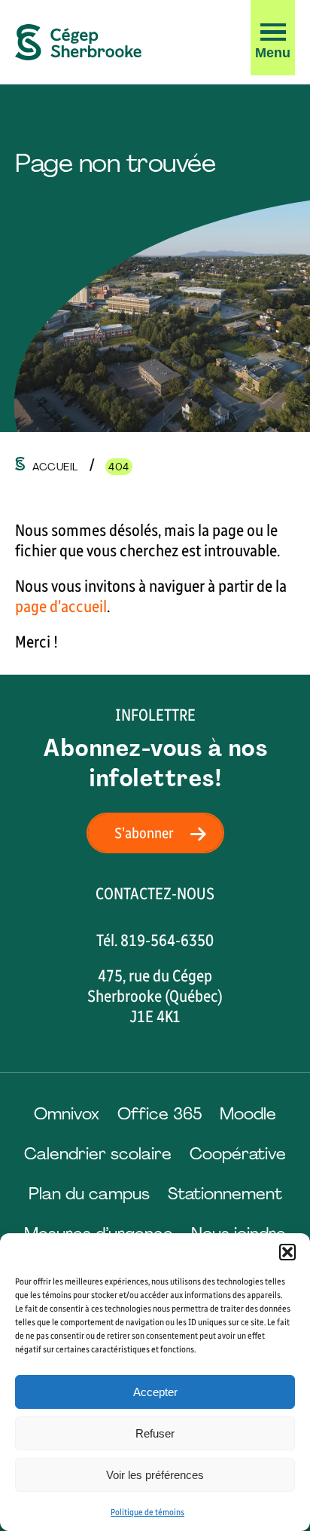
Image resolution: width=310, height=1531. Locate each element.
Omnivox (66, 1114)
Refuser (155, 1433)
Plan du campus (89, 1194)
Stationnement (225, 1194)
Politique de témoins (147, 1512)
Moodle (248, 1114)
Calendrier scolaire (98, 1154)
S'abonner (144, 833)
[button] (287, 1252)
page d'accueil (61, 606)
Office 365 (159, 1114)
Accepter (155, 1392)
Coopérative (238, 1154)
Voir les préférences (155, 1474)
